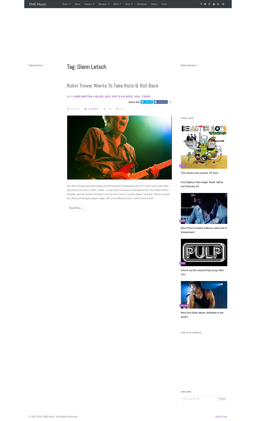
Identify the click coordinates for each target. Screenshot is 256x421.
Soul (137, 96)
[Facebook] (201, 4)
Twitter (148, 102)
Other (116, 4)
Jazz (108, 96)
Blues (99, 96)
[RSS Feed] (218, 4)
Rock (127, 4)
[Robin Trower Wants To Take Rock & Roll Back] (119, 147)
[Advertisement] (128, 33)
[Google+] (209, 4)
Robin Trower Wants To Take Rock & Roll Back (112, 85)
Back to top (221, 416)
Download (141, 4)
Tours (164, 4)
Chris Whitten (82, 96)
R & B (121, 96)
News (77, 4)
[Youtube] (214, 4)
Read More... (75, 208)
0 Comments (93, 109)
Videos (154, 4)
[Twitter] (205, 4)
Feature (88, 4)
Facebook (162, 102)
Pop (114, 96)
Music (65, 4)
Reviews (103, 4)
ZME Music (37, 4)
